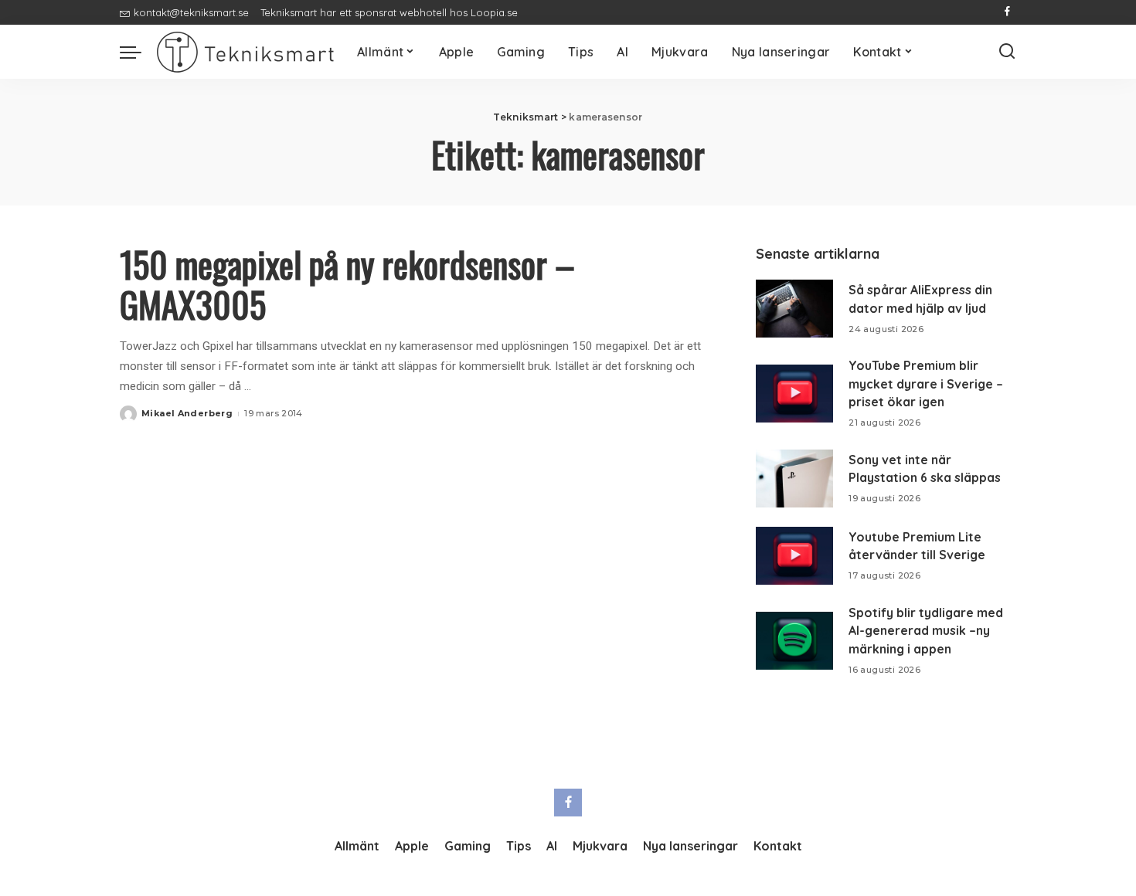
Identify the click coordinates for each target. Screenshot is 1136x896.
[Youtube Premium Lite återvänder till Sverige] (794, 556)
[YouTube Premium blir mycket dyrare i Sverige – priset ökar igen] (794, 394)
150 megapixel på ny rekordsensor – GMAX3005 (347, 284)
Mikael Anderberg (187, 413)
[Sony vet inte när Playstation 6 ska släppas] (794, 478)
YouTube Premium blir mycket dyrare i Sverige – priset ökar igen (926, 383)
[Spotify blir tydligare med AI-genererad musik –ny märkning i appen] (794, 641)
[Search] (1007, 52)
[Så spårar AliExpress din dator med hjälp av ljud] (794, 309)
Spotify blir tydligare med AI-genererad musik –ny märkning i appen (926, 631)
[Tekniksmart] (245, 52)
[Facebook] (1007, 12)
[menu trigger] (138, 52)
